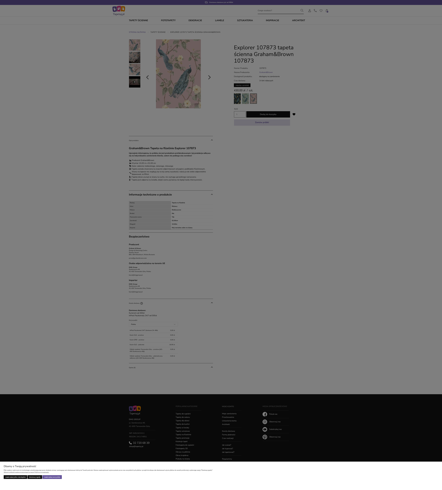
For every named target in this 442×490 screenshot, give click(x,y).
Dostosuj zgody (35, 477)
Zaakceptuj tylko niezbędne (15, 477)
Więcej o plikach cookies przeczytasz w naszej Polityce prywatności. (26, 472)
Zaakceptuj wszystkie (52, 477)
